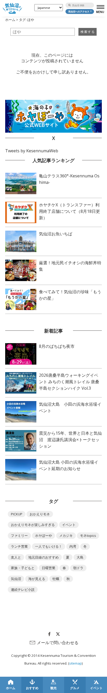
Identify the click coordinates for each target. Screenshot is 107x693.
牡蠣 (55, 578)
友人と (16, 557)
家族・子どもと (23, 568)
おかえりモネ (40, 514)
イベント (69, 524)
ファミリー (19, 535)
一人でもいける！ (48, 546)
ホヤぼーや (43, 535)
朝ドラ (78, 568)
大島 (80, 557)
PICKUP (16, 514)
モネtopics (88, 535)
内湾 (72, 546)
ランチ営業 (19, 546)
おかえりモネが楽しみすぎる (33, 524)
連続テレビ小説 (23, 589)
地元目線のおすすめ (43, 557)
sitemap (75, 663)
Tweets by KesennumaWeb (31, 151)
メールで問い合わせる (57, 642)
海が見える (36, 578)
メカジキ (66, 535)
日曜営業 (48, 568)
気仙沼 (16, 578)
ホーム (10, 19)
